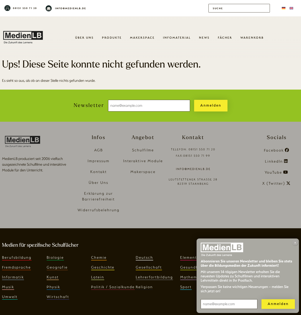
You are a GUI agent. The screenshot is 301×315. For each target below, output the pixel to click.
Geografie (57, 267)
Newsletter (89, 105)
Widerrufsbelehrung (99, 210)
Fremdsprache (16, 267)
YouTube (273, 172)
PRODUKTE (112, 37)
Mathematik (192, 277)
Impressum (99, 161)
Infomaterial (177, 37)
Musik (8, 287)
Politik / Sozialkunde (113, 287)
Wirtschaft (58, 297)
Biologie (55, 257)
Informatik (13, 277)
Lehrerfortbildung (154, 277)
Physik (53, 287)
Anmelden (210, 105)
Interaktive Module (143, 161)
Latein (97, 277)
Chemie (99, 257)
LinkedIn (274, 161)
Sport (186, 287)
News (204, 37)
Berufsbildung (17, 257)
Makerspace (142, 37)
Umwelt (10, 297)
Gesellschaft (149, 267)
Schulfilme (143, 150)
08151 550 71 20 (25, 8)
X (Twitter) (273, 183)
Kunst (53, 277)
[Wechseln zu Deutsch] (283, 8)
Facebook (274, 150)
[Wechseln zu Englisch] (291, 8)
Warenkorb (252, 37)
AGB (98, 150)
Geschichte (102, 267)
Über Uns (84, 37)
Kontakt (98, 172)
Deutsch (144, 257)
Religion (144, 287)
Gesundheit (192, 267)
